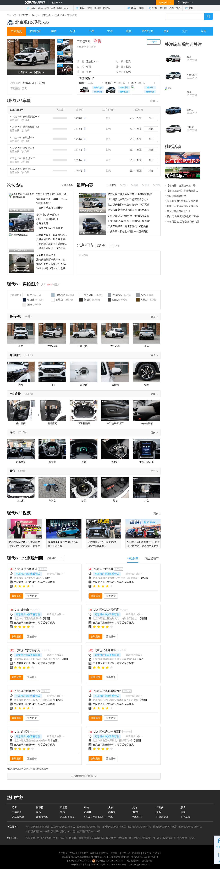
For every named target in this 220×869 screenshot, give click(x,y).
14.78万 (78, 129)
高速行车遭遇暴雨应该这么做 (182, 206)
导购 (47, 8)
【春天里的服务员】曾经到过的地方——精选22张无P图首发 (68, 243)
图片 (54, 31)
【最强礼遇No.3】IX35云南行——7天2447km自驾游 (63, 248)
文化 (191, 8)
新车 (40, 8)
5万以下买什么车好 (94, 817)
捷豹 (55, 838)
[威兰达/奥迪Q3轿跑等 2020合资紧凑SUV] (92, 194)
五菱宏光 (17, 812)
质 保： (81, 72)
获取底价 (16, 596)
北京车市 (56, 2)
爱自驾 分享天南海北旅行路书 (183, 216)
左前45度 (52, 346)
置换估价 (32, 596)
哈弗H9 (73, 838)
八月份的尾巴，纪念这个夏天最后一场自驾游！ (61, 239)
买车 (82, 8)
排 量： (121, 66)
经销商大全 (162, 817)
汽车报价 (137, 817)
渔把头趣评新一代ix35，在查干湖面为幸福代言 (61, 259)
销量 (166, 31)
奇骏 (133, 83)
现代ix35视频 (19, 513)
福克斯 (87, 812)
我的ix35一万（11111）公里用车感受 (55, 199)
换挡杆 (115, 462)
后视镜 (83, 385)
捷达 (134, 807)
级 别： (81, 61)
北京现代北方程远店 (106, 609)
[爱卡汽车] (35, 2)
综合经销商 (152, 558)
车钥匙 (52, 500)
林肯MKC (99, 838)
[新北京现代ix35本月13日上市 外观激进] (92, 216)
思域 (182, 807)
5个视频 (41, 83)
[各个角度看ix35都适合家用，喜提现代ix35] (21, 194)
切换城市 (101, 245)
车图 (59, 8)
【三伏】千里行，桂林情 (49, 207)
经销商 (97, 8)
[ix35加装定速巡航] (18, 234)
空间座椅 (15, 393)
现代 (34, 15)
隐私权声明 (147, 861)
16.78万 (78, 118)
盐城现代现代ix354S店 (165, 826)
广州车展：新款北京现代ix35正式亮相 (128, 231)
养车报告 (147, 31)
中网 (52, 385)
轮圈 (146, 385)
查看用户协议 (55, 573)
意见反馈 (147, 853)
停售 (152, 101)
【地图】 (49, 578)
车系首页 (16, 31)
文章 (110, 31)
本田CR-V (110, 83)
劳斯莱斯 (30, 838)
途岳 (158, 812)
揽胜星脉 (122, 838)
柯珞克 (190, 127)
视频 (128, 31)
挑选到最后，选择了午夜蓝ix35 (52, 264)
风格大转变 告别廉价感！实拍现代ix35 (128, 209)
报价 (89, 8)
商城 (141, 8)
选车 (32, 8)
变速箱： (121, 72)
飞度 (182, 812)
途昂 (62, 812)
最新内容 (85, 185)
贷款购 (106, 8)
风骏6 (192, 838)
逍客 (14, 807)
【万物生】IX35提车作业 (49, 228)
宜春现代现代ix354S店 (88, 826)
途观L (190, 109)
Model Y (157, 838)
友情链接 (94, 853)
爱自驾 (163, 8)
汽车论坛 (126, 853)
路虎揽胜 (111, 838)
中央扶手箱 (147, 423)
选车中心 (105, 853)
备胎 (83, 500)
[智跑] (84, 89)
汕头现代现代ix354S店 (139, 826)
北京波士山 (22, 609)
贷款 (185, 31)
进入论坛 (68, 185)
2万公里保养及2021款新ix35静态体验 (55, 194)
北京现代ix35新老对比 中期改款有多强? (129, 221)
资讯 (125, 185)
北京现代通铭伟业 (105, 650)
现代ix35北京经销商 (25, 558)
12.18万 (78, 149)
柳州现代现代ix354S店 (88, 831)
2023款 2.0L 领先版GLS (22, 148)
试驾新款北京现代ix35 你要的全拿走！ (128, 199)
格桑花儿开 (42, 223)
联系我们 (84, 853)
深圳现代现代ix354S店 (63, 831)
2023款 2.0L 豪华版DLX (22, 158)
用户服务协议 (133, 861)
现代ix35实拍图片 (23, 284)
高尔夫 (112, 812)
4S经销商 (132, 558)
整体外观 (15, 316)
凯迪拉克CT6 (86, 838)
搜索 (208, 16)
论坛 (203, 31)
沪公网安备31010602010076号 (110, 861)
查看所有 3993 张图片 (31, 72)
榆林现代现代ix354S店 (38, 826)
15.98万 (78, 139)
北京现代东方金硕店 (27, 650)
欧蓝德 (63, 807)
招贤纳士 (73, 853)
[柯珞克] (173, 129)
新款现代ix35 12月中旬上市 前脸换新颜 (129, 216)
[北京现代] (10, 21)
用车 (133, 8)
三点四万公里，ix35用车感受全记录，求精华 (60, 235)
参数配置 (35, 31)
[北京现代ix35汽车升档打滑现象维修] (21, 255)
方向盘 (52, 462)
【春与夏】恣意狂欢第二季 (181, 185)
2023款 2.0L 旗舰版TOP (22, 137)
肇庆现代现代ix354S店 (190, 826)
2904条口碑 (28, 83)
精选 (178, 8)
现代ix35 (59, 15)
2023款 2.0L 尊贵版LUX (22, 169)
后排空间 (52, 423)
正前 (20, 346)
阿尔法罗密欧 (44, 838)
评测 (147, 185)
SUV (65, 8)
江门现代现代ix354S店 (38, 831)
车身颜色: (15, 88)
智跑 (81, 83)
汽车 (110, 817)
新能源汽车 (42, 817)
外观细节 (15, 355)
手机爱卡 (157, 853)
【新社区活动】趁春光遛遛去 (182, 190)
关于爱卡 (63, 853)
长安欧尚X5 (169, 838)
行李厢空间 (84, 423)
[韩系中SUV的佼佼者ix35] (21, 214)
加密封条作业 (43, 203)
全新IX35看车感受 (46, 255)
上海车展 (185, 817)
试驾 (52, 8)
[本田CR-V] (110, 89)
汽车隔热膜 (18, 817)
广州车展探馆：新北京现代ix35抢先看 (128, 226)
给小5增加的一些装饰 (47, 214)
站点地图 (136, 853)
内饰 (12, 432)
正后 (146, 346)
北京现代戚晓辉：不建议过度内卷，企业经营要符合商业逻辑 (24, 546)
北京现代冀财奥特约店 (108, 691)
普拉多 (160, 807)
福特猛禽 (182, 838)
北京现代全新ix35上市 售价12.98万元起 (129, 204)
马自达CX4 (135, 838)
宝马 (38, 812)
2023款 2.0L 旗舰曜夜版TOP (24, 116)
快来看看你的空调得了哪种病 (182, 201)
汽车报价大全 (67, 817)
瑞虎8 (135, 812)
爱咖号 (112, 185)
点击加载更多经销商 (82, 776)
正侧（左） (84, 346)
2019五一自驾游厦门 (47, 219)
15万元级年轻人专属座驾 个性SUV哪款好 (130, 194)
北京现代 (46, 15)
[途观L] (173, 111)
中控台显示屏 (146, 462)
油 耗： (81, 66)
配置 (139, 118)
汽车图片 (115, 853)
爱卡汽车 (23, 15)
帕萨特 (39, 807)
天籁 (110, 807)
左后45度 (115, 346)
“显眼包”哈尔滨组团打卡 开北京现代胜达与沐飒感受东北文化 (143, 546)
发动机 (20, 500)
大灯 (20, 385)
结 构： (121, 61)
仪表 (83, 462)
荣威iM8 (146, 838)
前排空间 (21, 423)
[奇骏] (136, 89)
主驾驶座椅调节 (115, 423)
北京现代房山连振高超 (108, 731)
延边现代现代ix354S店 (63, 826)
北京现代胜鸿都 (103, 568)
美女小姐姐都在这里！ (179, 211)
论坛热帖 (15, 185)
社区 (154, 8)
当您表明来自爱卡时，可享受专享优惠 (34, 582)
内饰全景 (21, 462)
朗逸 (86, 807)
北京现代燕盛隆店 (26, 568)
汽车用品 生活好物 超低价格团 (183, 221)
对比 (150, 118)
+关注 (154, 42)
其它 (12, 471)
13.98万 (78, 170)
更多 (153, 316)
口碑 (91, 31)
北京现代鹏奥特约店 (27, 691)
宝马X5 (64, 838)
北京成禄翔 (22, 731)
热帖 (171, 8)
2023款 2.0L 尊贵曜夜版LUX (25, 127)
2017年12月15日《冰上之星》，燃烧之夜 (58, 268)
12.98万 (78, 160)
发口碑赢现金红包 (176, 196)
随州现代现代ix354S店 (114, 826)
